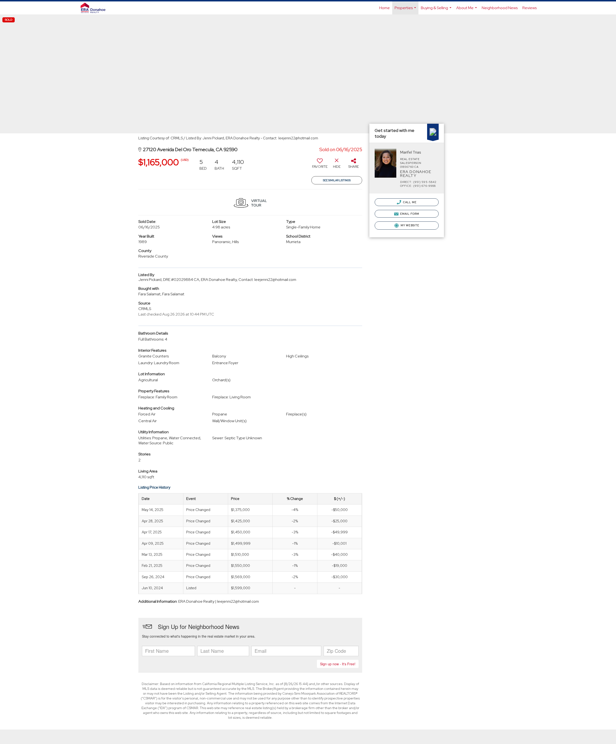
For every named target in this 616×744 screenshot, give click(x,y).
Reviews (529, 7)
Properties (406, 9)
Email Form (409, 213)
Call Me (409, 202)
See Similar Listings (337, 180)
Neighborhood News (500, 7)
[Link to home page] (95, 7)
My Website (409, 225)
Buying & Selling (437, 9)
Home (384, 7)
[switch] (319, 165)
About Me (467, 9)
